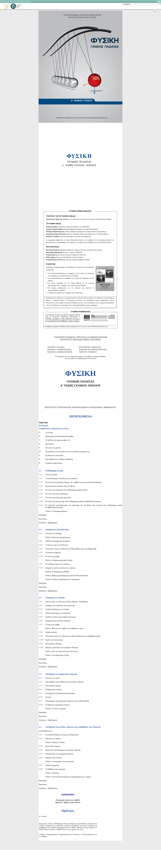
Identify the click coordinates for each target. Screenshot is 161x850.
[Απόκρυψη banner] (154, 10)
